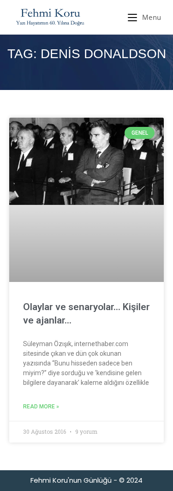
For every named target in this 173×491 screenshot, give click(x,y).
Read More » (41, 406)
